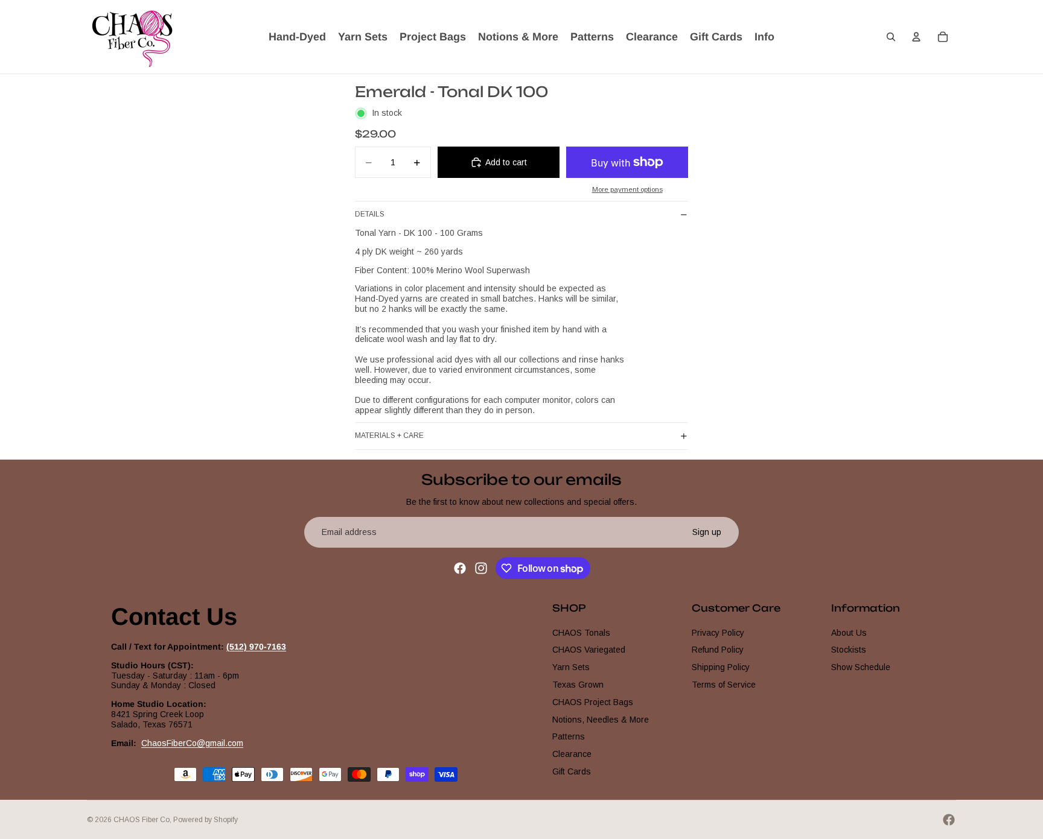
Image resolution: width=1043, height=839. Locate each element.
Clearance (572, 754)
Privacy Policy (718, 633)
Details (369, 214)
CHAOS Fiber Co (141, 819)
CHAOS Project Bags (592, 702)
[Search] (891, 37)
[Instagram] (481, 568)
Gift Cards (571, 771)
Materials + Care (389, 435)
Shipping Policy (721, 667)
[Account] (916, 37)
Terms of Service (724, 684)
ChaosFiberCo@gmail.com (192, 743)
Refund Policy (718, 649)
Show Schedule (860, 667)
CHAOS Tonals (581, 633)
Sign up (706, 532)
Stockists (848, 649)
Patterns (568, 736)
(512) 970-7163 (256, 646)
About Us (849, 633)
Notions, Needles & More (600, 719)
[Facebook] (460, 568)
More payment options (627, 189)
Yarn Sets (571, 667)
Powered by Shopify (205, 819)
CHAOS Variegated (588, 649)
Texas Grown (578, 684)
